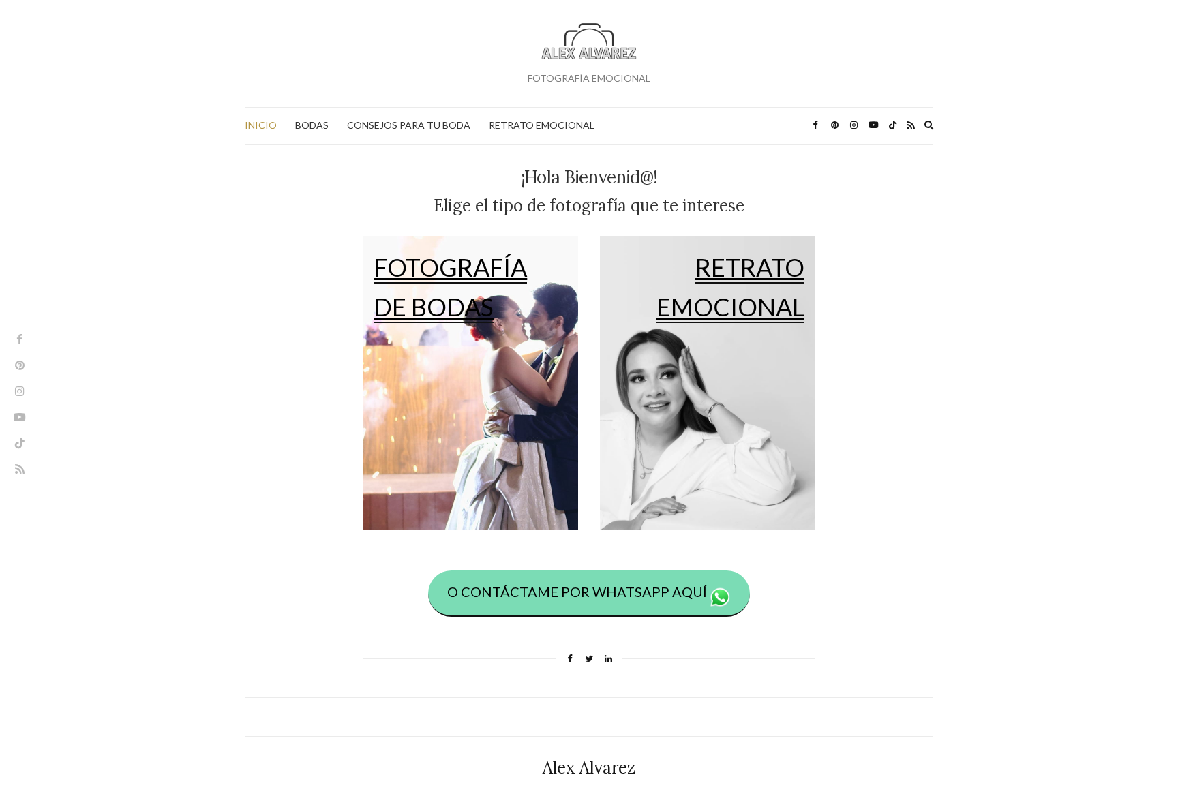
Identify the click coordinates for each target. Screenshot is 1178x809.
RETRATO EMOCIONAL (541, 125)
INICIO (261, 125)
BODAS (312, 125)
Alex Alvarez (589, 767)
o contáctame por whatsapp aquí (578, 591)
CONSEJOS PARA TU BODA (408, 125)
